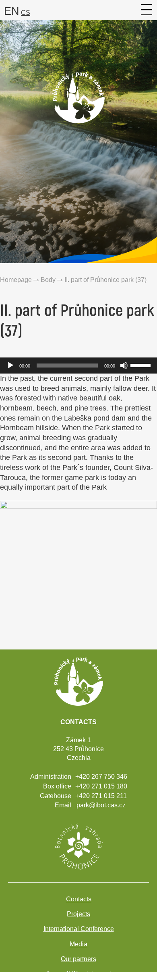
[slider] (141, 364)
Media (78, 944)
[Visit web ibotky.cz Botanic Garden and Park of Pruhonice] (78, 845)
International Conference (78, 928)
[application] (78, 365)
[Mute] (124, 365)
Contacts (78, 899)
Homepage (16, 279)
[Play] (10, 365)
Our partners (78, 959)
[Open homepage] (78, 115)
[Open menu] (147, 9)
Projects (78, 914)
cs (25, 12)
